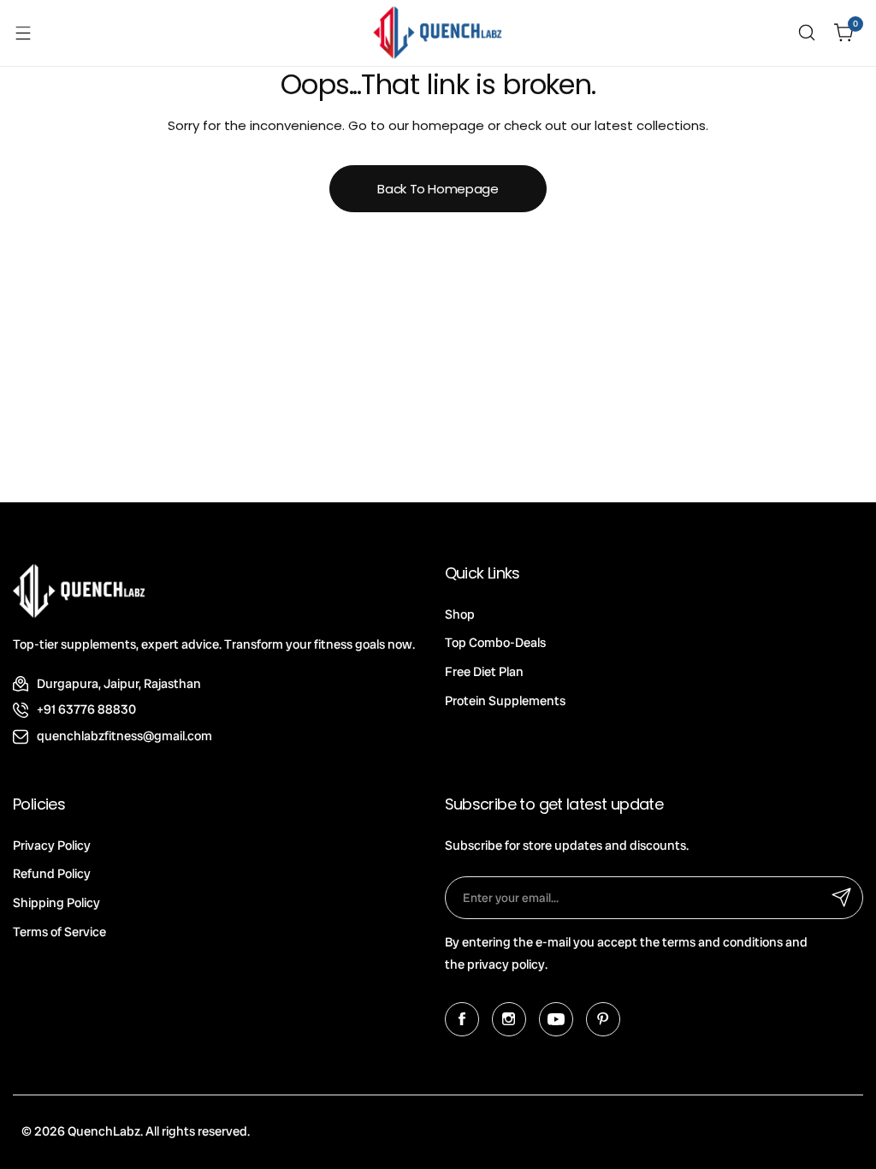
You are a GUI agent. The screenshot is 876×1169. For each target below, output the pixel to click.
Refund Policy (52, 873)
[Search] (807, 32)
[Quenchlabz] (438, 33)
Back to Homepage (437, 189)
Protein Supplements (505, 700)
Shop (460, 614)
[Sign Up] (841, 897)
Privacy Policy (52, 845)
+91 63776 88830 (86, 709)
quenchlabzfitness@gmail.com (124, 736)
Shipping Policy (56, 902)
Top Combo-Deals (495, 642)
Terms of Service (59, 932)
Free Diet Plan (484, 671)
